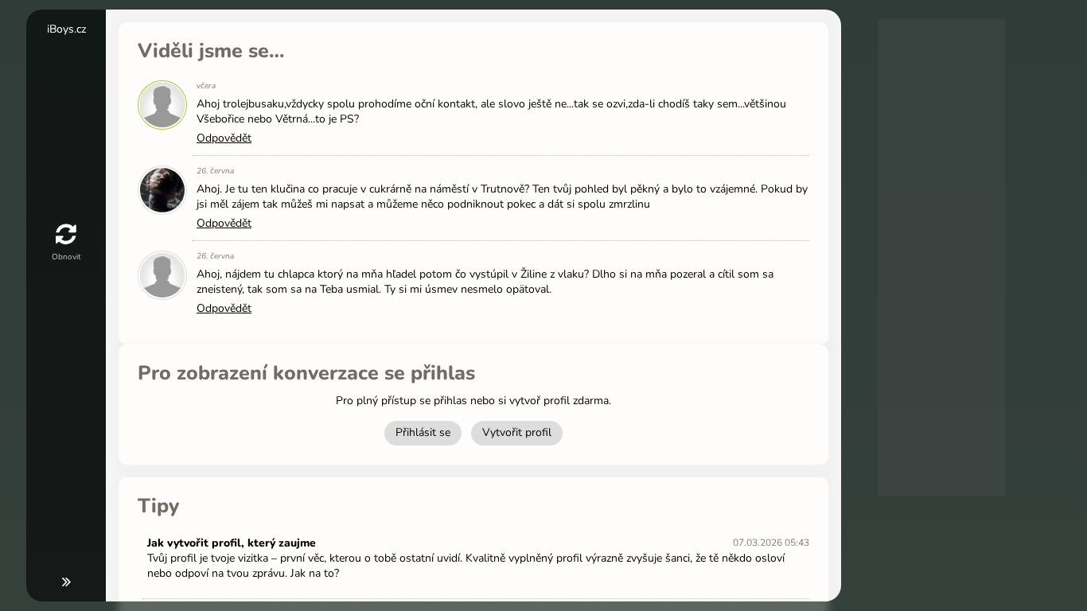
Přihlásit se (422, 432)
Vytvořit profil (516, 432)
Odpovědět (224, 138)
